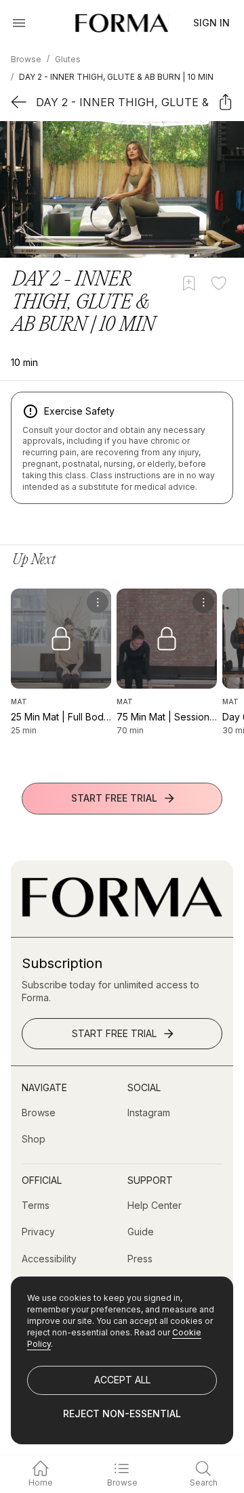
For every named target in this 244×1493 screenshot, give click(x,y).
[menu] (97, 602)
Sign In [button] (211, 22)
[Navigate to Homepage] (121, 23)
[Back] (18, 101)
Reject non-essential (122, 1413)
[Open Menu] (19, 23)
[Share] (225, 101)
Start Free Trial (114, 798)
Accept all (122, 1379)
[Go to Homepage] (122, 913)
